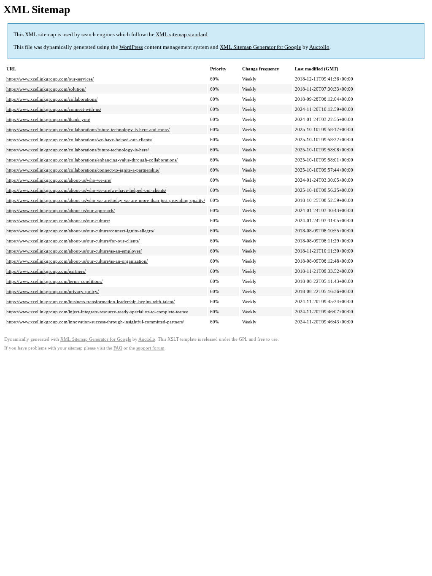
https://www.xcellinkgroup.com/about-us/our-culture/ (58, 220)
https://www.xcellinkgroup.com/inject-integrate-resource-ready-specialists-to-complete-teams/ (97, 311)
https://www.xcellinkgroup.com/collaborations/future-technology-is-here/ (77, 149)
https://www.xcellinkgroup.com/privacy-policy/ (52, 291)
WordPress (131, 47)
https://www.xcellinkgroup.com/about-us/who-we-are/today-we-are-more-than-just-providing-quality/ (105, 200)
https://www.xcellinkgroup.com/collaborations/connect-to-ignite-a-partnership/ (82, 169)
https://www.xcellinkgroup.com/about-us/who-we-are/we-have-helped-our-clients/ (86, 190)
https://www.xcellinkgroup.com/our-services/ (50, 78)
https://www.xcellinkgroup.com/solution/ (46, 89)
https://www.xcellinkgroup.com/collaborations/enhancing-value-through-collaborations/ (92, 159)
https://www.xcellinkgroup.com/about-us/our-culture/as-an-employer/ (74, 250)
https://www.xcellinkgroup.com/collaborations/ (51, 99)
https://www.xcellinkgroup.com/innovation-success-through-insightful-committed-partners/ (95, 321)
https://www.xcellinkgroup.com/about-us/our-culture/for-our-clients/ (73, 240)
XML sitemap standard (182, 34)
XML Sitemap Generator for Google (260, 47)
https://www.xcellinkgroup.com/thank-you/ (48, 119)
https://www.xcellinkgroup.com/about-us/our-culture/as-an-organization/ (77, 261)
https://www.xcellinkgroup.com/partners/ (46, 271)
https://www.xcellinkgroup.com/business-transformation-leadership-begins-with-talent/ (90, 301)
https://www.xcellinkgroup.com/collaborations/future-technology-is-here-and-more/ (88, 129)
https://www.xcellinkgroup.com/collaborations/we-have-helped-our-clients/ (79, 139)
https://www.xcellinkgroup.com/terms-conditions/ (54, 281)
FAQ (117, 348)
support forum (150, 348)
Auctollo (319, 47)
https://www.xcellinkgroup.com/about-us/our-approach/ (60, 210)
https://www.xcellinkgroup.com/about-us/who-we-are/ (58, 180)
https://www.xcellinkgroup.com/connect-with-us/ (53, 109)
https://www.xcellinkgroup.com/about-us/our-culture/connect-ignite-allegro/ (80, 230)
